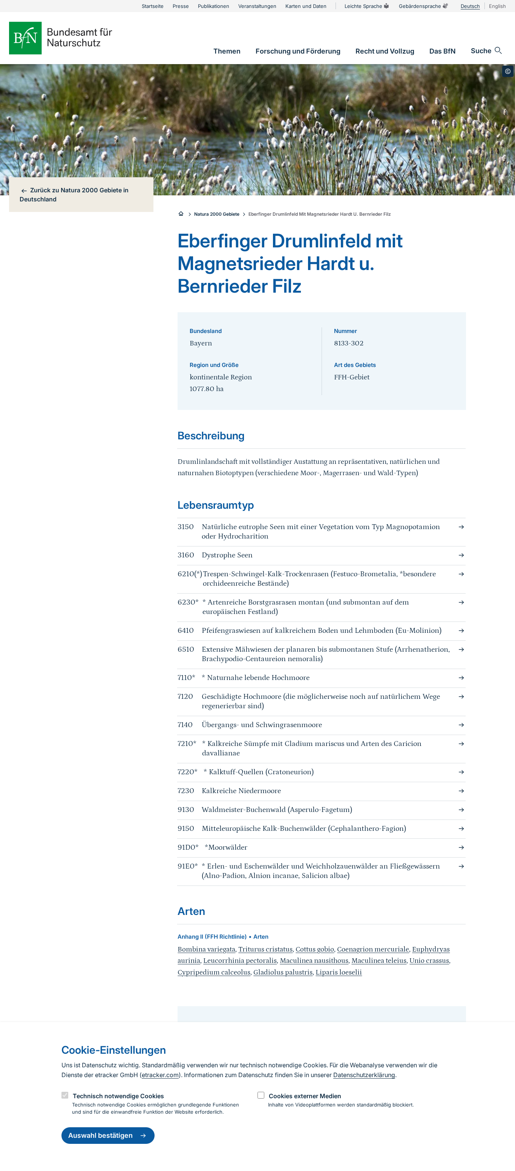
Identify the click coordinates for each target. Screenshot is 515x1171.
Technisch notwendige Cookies (118, 1096)
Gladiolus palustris (283, 972)
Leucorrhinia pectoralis (240, 961)
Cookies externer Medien (305, 1096)
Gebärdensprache (420, 6)
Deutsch (470, 6)
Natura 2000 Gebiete (216, 214)
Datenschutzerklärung (364, 1075)
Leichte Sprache (363, 6)
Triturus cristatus (265, 949)
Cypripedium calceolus (214, 972)
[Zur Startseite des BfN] (73, 38)
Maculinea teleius (378, 961)
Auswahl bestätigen (100, 1136)
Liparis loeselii (339, 972)
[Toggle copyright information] (507, 71)
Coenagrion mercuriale (373, 949)
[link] (227, 51)
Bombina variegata (206, 949)
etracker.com (160, 1075)
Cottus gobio (315, 949)
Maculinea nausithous (314, 961)
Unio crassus (429, 961)
